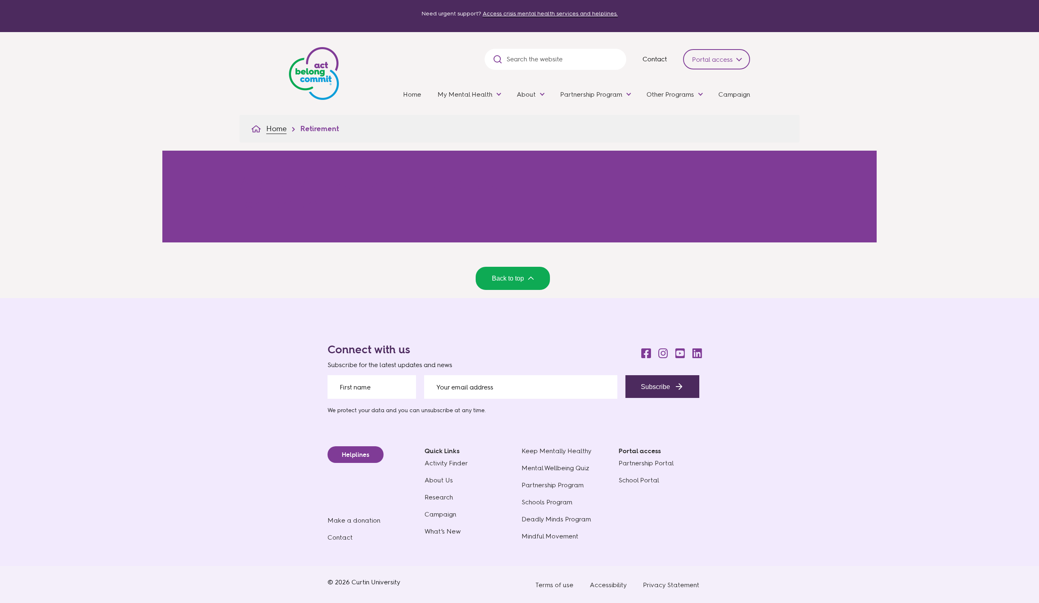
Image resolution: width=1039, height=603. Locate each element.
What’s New (443, 531)
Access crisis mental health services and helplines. (550, 13)
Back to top (508, 278)
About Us (439, 480)
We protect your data (356, 410)
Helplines (355, 454)
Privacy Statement (671, 585)
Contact (654, 58)
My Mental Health (465, 94)
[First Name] (372, 387)
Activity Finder (446, 463)
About (526, 94)
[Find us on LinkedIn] (694, 351)
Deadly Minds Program (556, 519)
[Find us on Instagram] (660, 351)
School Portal (639, 480)
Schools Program (547, 502)
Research (439, 497)
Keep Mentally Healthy (556, 451)
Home (412, 94)
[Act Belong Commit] (314, 71)
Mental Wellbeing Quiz (555, 468)
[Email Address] (521, 387)
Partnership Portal (646, 463)
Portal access (712, 59)
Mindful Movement (550, 536)
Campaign (734, 94)
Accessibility (608, 585)
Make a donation (354, 520)
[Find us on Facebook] (643, 351)
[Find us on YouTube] (677, 351)
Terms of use (554, 585)
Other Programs (670, 94)
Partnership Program (591, 94)
